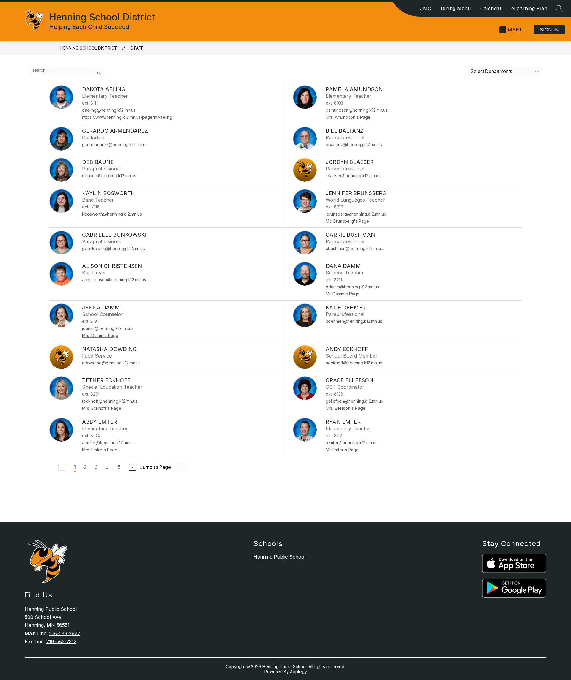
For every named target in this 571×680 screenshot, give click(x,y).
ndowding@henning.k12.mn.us (111, 362)
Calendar (491, 8)
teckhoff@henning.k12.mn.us (109, 401)
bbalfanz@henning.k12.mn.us (354, 144)
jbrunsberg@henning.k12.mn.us (356, 213)
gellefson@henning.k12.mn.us (354, 401)
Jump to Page (155, 467)
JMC (425, 8)
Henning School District (88, 47)
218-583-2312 (61, 641)
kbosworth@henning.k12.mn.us (112, 213)
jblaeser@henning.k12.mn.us (353, 175)
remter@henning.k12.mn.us (351, 442)
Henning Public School (279, 557)
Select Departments (491, 71)
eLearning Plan (529, 8)
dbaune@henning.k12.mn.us (109, 175)
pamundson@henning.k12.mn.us (357, 110)
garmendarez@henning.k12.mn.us (115, 144)
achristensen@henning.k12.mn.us (114, 279)
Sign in (549, 30)
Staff (137, 47)
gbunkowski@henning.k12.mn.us (113, 248)
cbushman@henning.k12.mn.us (355, 248)
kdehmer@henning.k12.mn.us (354, 321)
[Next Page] (132, 467)
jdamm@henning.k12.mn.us (108, 328)
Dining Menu (456, 8)
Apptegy (298, 671)
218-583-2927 (64, 633)
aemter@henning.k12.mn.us (108, 442)
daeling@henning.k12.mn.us (109, 110)
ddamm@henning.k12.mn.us (352, 286)
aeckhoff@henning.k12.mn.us (354, 362)
